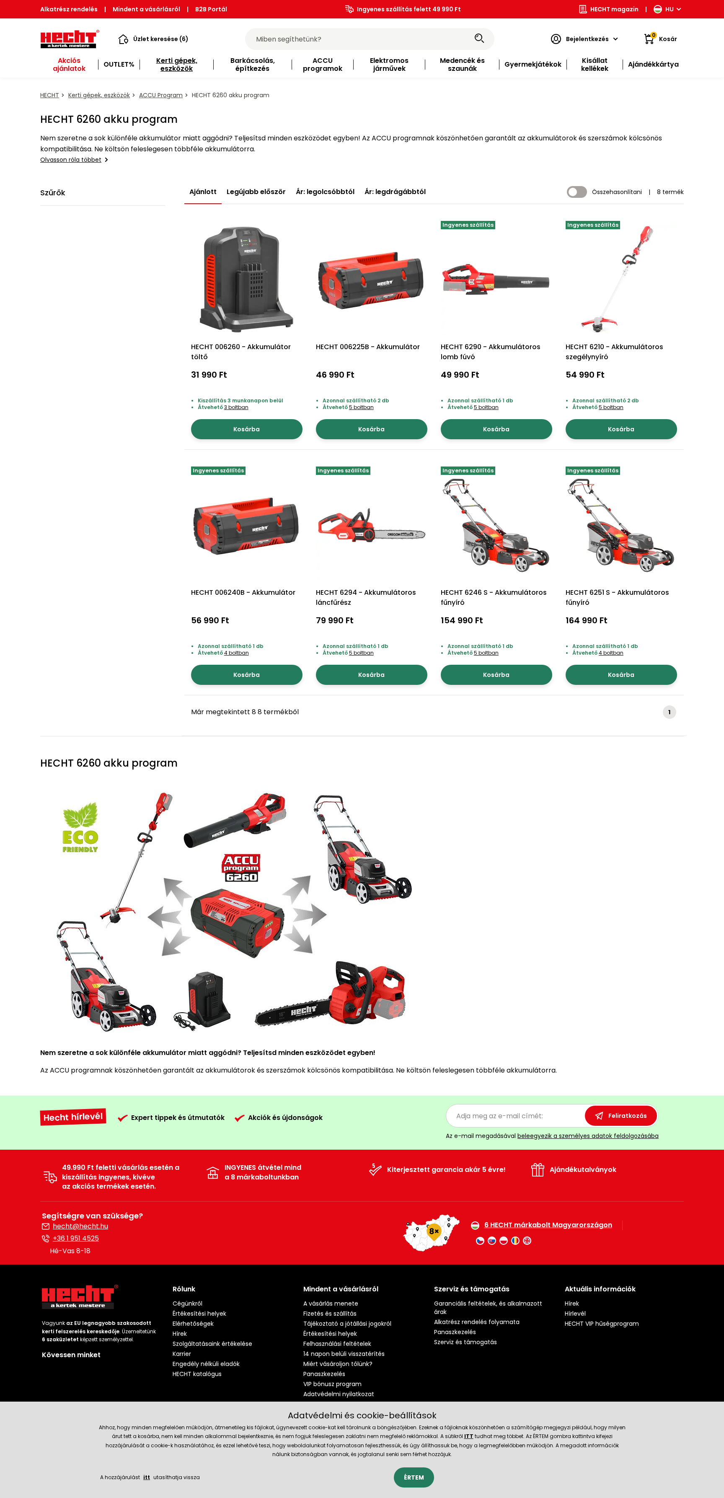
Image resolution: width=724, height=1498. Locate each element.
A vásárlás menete (330, 1303)
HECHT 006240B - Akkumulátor (243, 592)
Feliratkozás (627, 1116)
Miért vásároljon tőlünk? (337, 1364)
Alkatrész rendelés (69, 9)
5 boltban (361, 407)
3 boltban (236, 407)
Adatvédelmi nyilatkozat (338, 1394)
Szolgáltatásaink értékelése (212, 1344)
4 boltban (236, 652)
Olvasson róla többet (70, 160)
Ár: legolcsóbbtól (325, 192)
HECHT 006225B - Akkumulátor (368, 347)
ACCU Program (161, 95)
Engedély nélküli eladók (206, 1364)
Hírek (180, 1334)
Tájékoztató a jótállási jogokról (347, 1323)
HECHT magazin (614, 9)
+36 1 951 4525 (76, 1238)
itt (146, 1477)
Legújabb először (256, 192)
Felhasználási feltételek (337, 1344)
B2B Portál (211, 9)
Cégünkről (187, 1303)
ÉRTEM (414, 1477)
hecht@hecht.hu (80, 1226)
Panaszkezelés (324, 1374)
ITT (468, 1436)
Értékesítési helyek (199, 1313)
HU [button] (669, 9)
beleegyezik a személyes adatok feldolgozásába (588, 1136)
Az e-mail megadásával (552, 1136)
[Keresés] (479, 39)
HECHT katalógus (197, 1374)
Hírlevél (575, 1313)
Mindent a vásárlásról (146, 9)
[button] (153, 39)
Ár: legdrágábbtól (395, 192)
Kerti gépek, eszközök (99, 95)
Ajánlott (203, 192)
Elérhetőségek (193, 1323)
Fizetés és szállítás (330, 1313)
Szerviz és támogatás (465, 1342)
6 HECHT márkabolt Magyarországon (548, 1225)
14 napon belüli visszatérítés (344, 1354)
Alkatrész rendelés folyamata (477, 1322)
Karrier (182, 1354)
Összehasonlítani (617, 192)
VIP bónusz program (332, 1384)
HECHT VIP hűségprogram (602, 1323)
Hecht (49, 95)
